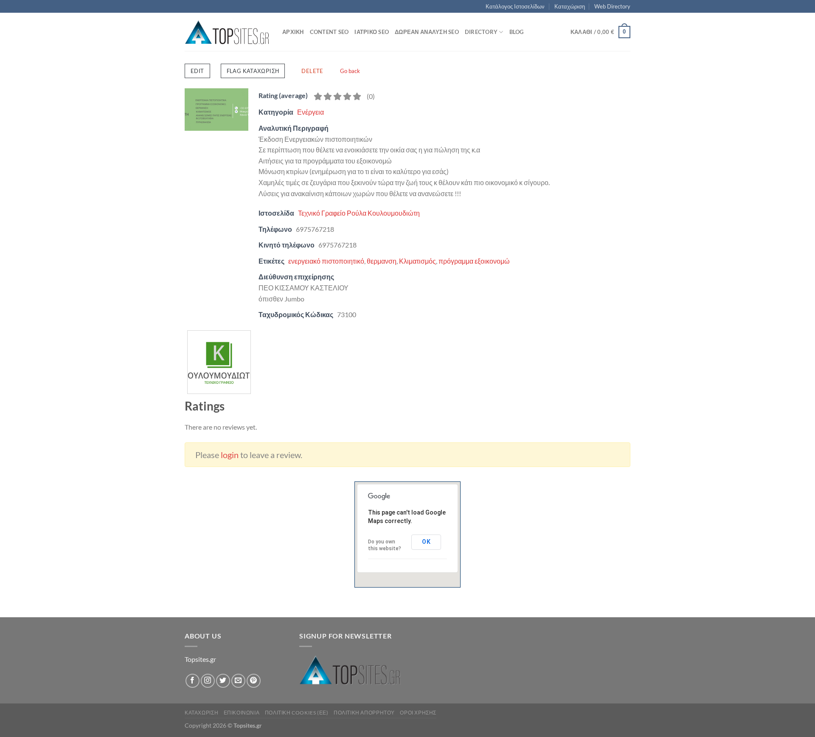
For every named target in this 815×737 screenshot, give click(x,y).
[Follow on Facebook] (192, 681)
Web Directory (612, 6)
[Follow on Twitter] (223, 681)
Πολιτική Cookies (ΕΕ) (297, 712)
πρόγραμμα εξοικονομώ (474, 261)
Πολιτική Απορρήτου (364, 712)
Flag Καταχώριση (253, 71)
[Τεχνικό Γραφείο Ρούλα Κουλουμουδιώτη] (219, 336)
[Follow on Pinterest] (254, 681)
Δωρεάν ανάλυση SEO (427, 31)
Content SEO (329, 31)
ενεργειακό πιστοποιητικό (326, 261)
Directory (481, 31)
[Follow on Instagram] (208, 681)
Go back (350, 71)
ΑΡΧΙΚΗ (293, 31)
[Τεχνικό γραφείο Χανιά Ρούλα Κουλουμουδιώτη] (216, 108)
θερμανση (381, 261)
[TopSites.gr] (227, 32)
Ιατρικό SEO (371, 31)
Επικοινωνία (242, 712)
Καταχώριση (569, 6)
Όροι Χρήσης (418, 712)
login (230, 455)
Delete (312, 71)
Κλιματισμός (417, 261)
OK (426, 541)
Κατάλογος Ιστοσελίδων (515, 6)
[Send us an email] (238, 681)
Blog (516, 31)
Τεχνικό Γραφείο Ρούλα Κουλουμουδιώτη (359, 213)
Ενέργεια (310, 112)
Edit (197, 71)
